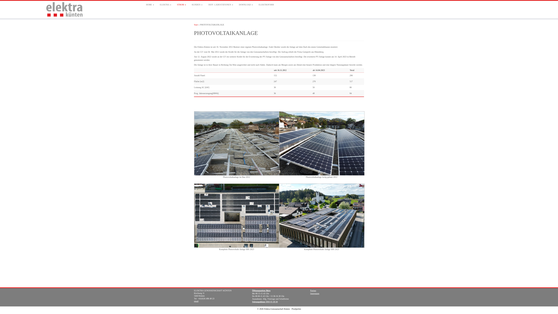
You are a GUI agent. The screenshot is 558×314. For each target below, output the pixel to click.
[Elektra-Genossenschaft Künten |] (64, 9)
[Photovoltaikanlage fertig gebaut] (322, 143)
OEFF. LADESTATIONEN (220, 5)
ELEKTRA (165, 5)
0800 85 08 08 (265, 302)
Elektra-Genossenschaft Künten (277, 309)
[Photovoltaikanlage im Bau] (237, 143)
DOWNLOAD (245, 5)
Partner (313, 291)
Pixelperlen (296, 309)
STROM (181, 5)
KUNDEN (196, 5)
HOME (149, 5)
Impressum (314, 293)
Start (196, 25)
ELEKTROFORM (266, 5)
